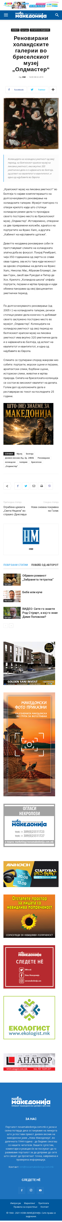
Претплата (43, 1203)
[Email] (33, 485)
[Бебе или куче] (12, 596)
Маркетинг (29, 1203)
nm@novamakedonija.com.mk (37, 1166)
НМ (24, 77)
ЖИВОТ (15, 30)
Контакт (45, 1206)
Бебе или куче (32, 592)
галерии (23, 462)
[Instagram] (31, 1190)
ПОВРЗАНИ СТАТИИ (15, 564)
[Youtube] (40, 1190)
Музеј (19, 453)
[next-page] (11, 625)
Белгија (29, 453)
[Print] (41, 485)
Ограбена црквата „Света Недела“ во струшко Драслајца (15, 511)
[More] (53, 89)
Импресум (15, 1203)
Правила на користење (25, 1206)
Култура (24, 30)
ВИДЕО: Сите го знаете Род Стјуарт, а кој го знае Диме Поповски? (40, 612)
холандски (10, 462)
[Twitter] (25, 485)
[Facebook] (17, 485)
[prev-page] (5, 625)
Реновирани (44, 458)
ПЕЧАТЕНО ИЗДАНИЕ (40, 30)
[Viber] (49, 485)
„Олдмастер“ (11, 466)
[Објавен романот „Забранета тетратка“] (12, 580)
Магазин (8, 600)
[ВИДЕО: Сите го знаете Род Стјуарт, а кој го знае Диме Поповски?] (12, 613)
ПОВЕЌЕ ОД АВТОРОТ (44, 564)
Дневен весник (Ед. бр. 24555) (19, 458)
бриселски (36, 462)
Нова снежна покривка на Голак (45, 509)
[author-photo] (31, 544)
